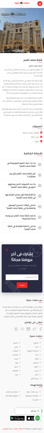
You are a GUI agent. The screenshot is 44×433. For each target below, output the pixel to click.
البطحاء (15, 351)
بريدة (16, 358)
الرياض (35, 343)
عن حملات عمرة (32, 391)
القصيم (35, 362)
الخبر (36, 347)
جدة (36, 354)
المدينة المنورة (32, 351)
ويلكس (5, 428)
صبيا (16, 374)
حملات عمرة (18, 428)
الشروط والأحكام (12, 395)
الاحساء (15, 354)
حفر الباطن (34, 378)
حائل (36, 374)
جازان (16, 347)
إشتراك (22, 285)
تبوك (36, 358)
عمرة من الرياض (12, 391)
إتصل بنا (35, 399)
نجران (36, 370)
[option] (22, 30)
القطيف (15, 370)
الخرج (16, 366)
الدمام (15, 343)
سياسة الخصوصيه (31, 395)
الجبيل (36, 366)
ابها (16, 362)
